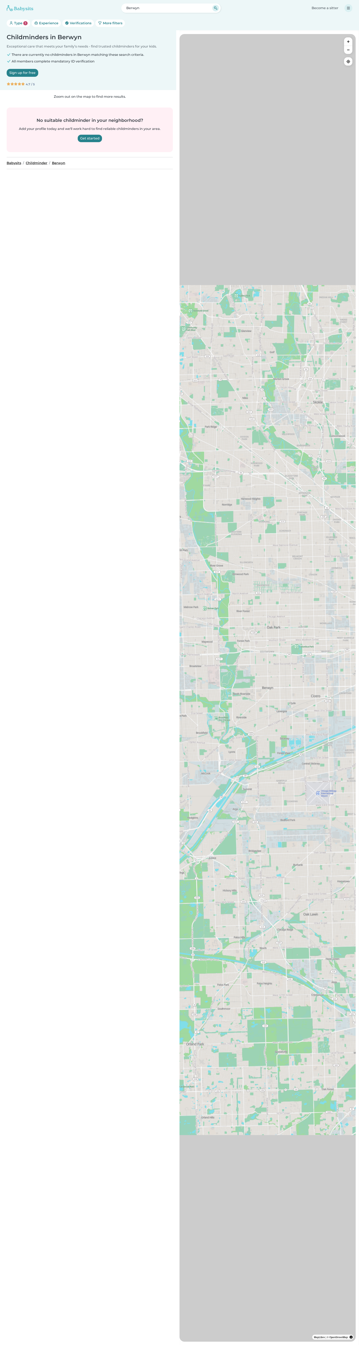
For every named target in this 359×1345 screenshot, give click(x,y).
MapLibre (319, 1337)
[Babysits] (20, 8)
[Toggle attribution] (351, 1337)
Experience (48, 23)
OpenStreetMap (338, 1337)
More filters (112, 23)
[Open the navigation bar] (348, 8)
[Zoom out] (348, 50)
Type (19, 23)
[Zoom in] (348, 41)
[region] (268, 688)
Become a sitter (325, 8)
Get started (90, 138)
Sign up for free (22, 73)
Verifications (80, 23)
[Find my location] (348, 61)
